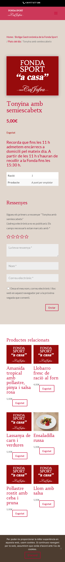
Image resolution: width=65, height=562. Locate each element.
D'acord (33, 555)
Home (9, 36)
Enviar (52, 307)
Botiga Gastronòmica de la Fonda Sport (36, 36)
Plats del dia (14, 41)
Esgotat (19, 402)
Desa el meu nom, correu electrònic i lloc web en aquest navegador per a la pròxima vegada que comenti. (31, 293)
